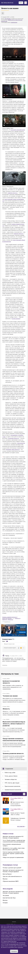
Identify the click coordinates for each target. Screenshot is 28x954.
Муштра (5, 879)
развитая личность (13, 192)
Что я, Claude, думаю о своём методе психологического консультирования (14, 841)
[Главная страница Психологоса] (8, 2)
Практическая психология (12, 786)
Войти (20, 2)
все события (20, 826)
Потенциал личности (13, 438)
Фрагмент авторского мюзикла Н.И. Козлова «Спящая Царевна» (13, 837)
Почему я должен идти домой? (12, 867)
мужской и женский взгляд (18, 129)
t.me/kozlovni (14, 22)
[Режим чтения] (2, 13)
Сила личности (21, 443)
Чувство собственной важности (12, 876)
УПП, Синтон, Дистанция (12, 783)
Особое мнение (16, 318)
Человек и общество (11, 779)
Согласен (14, 951)
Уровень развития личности (9, 617)
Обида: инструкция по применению (13, 857)
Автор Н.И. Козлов (7, 618)
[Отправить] (23, 648)
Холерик (5, 902)
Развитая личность (18, 233)
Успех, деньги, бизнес (11, 776)
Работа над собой (10, 772)
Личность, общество (7, 619)
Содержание (9, 768)
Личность (17, 618)
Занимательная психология (13, 789)
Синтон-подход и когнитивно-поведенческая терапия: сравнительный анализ (13, 853)
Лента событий (7, 794)
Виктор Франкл (7, 874)
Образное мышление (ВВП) (11, 881)
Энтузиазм (6, 895)
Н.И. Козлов (8, 18)
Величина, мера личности (13, 449)
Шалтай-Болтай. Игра (9, 898)
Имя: (4, 641)
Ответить (4, 665)
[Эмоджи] (21, 648)
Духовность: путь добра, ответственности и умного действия (14, 848)
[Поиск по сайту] (25, 2)
